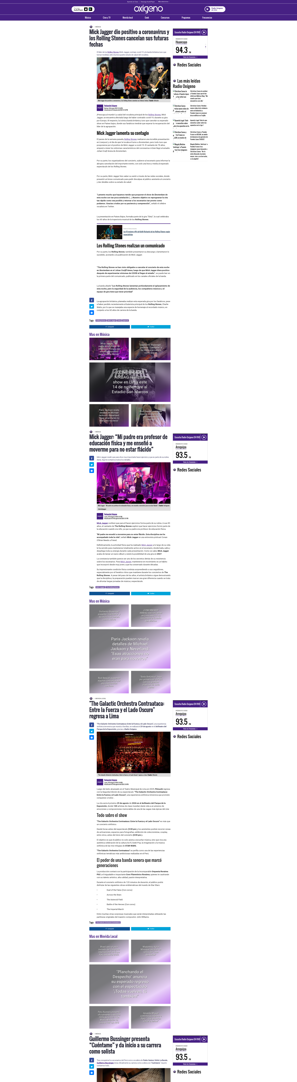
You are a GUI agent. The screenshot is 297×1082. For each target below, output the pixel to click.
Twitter (152, 327)
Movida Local (100, 698)
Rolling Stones (113, 52)
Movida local (128, 17)
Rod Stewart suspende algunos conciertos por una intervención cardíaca (151, 415)
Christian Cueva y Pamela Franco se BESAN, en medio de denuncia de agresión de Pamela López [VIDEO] (199, 135)
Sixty (119, 320)
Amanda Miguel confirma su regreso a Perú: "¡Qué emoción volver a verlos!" (150, 1017)
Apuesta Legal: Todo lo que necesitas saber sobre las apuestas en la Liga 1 (198, 122)
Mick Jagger (112, 320)
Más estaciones (163, 1)
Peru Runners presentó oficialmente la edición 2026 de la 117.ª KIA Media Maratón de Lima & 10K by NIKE (109, 1017)
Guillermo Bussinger (105, 1063)
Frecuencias (207, 17)
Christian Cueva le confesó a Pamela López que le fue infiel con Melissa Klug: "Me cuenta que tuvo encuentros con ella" (199, 96)
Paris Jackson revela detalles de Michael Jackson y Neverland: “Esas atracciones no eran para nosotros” (109, 415)
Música (88, 17)
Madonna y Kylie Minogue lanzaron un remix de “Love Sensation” (151, 950)
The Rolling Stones (112, 587)
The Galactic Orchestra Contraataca (108, 922)
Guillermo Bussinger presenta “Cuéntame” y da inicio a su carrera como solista (151, 349)
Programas (186, 17)
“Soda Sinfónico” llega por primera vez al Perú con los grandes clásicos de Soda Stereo (151, 682)
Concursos (165, 17)
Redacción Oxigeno (110, 105)
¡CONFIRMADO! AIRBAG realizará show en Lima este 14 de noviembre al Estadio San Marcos (130, 382)
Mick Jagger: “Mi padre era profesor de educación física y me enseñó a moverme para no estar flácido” (109, 348)
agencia (125, 320)
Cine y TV (106, 17)
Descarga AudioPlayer (148, 2)
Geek (147, 17)
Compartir (111, 327)
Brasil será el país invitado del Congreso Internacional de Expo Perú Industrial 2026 (109, 950)
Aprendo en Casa (132, 2)
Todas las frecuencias (189, 57)
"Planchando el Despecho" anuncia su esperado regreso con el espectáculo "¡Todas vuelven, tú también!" (130, 984)
